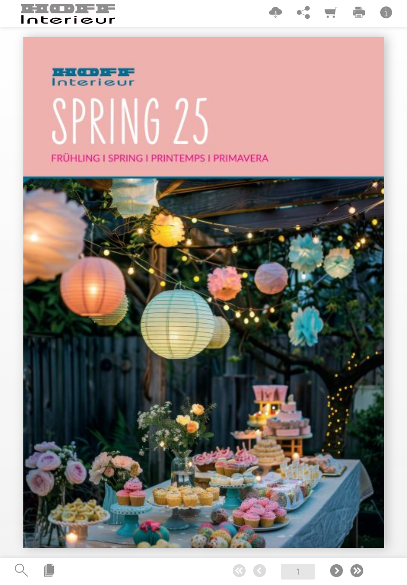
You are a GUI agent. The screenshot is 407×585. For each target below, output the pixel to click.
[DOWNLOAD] (275, 13)
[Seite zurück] (259, 571)
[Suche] (21, 571)
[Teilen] (303, 13)
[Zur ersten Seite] (239, 571)
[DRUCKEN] (358, 13)
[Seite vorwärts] (336, 571)
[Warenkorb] (331, 13)
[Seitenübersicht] (49, 571)
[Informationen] (386, 13)
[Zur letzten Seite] (356, 571)
